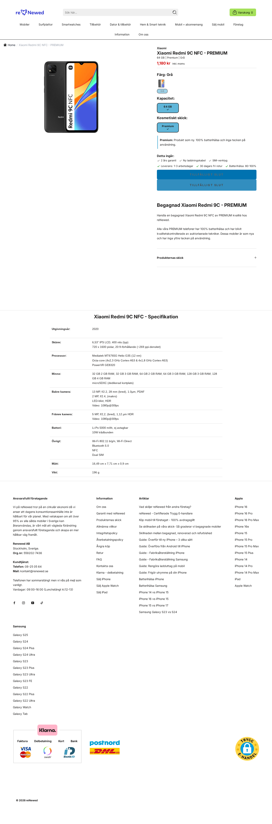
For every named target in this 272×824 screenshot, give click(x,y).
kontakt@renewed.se (34, 571)
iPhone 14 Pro (243, 566)
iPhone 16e (242, 526)
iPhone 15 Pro (243, 539)
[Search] (175, 12)
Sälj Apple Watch (107, 585)
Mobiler (24, 24)
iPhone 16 (241, 506)
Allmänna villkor (106, 526)
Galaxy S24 (20, 641)
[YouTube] (32, 602)
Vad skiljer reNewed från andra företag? (165, 506)
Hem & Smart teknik (153, 24)
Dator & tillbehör (120, 24)
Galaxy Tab (20, 713)
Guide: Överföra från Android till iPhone (164, 546)
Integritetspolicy (106, 533)
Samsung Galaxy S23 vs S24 (158, 612)
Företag (238, 24)
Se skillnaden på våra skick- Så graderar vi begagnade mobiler (180, 526)
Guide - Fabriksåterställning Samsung (163, 559)
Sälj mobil (218, 24)
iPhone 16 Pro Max (247, 520)
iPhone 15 (241, 533)
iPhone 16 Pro (243, 513)
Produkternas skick (170, 257)
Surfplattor (46, 24)
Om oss (143, 34)
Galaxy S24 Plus (23, 648)
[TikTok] (41, 602)
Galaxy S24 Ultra (24, 654)
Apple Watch (243, 585)
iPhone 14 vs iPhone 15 (153, 592)
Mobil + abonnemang (189, 24)
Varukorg (245, 12)
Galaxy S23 (20, 661)
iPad (238, 579)
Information (122, 34)
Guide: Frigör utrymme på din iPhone (163, 572)
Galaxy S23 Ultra (24, 674)
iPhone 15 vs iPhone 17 (153, 605)
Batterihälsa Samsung (153, 585)
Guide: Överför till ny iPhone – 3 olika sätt (166, 539)
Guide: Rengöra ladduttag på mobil (162, 566)
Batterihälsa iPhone (151, 579)
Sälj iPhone (103, 579)
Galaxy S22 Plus (23, 694)
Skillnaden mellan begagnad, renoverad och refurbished (175, 533)
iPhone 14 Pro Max (247, 572)
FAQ (99, 559)
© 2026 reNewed (27, 800)
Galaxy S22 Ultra (24, 700)
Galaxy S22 (20, 687)
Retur (99, 552)
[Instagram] (23, 602)
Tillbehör (95, 24)
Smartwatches (71, 24)
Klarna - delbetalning (109, 572)
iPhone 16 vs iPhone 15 (153, 598)
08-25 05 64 (33, 566)
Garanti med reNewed (110, 513)
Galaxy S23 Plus (23, 667)
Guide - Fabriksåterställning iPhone (161, 552)
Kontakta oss (104, 566)
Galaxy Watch (22, 707)
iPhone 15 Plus (244, 552)
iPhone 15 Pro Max (247, 546)
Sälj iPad (102, 592)
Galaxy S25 (20, 635)
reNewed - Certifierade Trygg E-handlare (166, 513)
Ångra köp (103, 546)
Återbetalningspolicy (109, 539)
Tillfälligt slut (207, 174)
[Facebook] (14, 602)
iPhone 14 (241, 559)
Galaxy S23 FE (22, 681)
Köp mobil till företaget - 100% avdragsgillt (167, 520)
